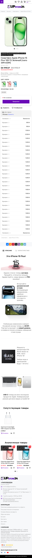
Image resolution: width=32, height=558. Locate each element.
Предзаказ (16, 101)
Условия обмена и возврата (9, 512)
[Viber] (19, 244)
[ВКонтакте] (7, 244)
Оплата (3, 524)
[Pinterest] (13, 244)
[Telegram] (24, 244)
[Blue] (14, 84)
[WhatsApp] (22, 244)
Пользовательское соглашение (10, 509)
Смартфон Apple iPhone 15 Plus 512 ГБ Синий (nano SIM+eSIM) (23, 462)
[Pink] (9, 84)
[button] (14, 48)
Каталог (3, 517)
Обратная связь (5, 514)
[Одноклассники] (10, 244)
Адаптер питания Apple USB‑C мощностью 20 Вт (8, 427)
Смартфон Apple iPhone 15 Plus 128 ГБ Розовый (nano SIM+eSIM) (7, 462)
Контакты (4, 519)
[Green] (3, 84)
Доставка (4, 521)
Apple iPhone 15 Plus (14, 237)
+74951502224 (6, 483)
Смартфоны (4, 237)
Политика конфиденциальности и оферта (13, 507)
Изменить (11, 114)
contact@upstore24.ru (9, 486)
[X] (16, 244)
